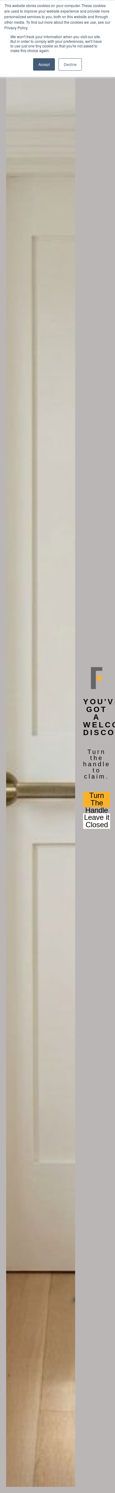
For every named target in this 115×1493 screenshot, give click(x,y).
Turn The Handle (96, 799)
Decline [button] (70, 64)
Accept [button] (44, 64)
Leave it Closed (96, 821)
